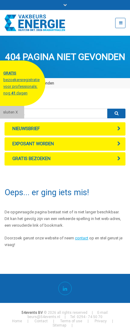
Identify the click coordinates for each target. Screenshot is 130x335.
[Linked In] (65, 288)
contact (81, 238)
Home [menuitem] (17, 321)
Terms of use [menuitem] (71, 321)
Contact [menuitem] (41, 321)
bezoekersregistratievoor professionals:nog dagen (21, 83)
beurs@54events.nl (44, 317)
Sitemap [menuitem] (59, 325)
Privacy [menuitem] (101, 321)
